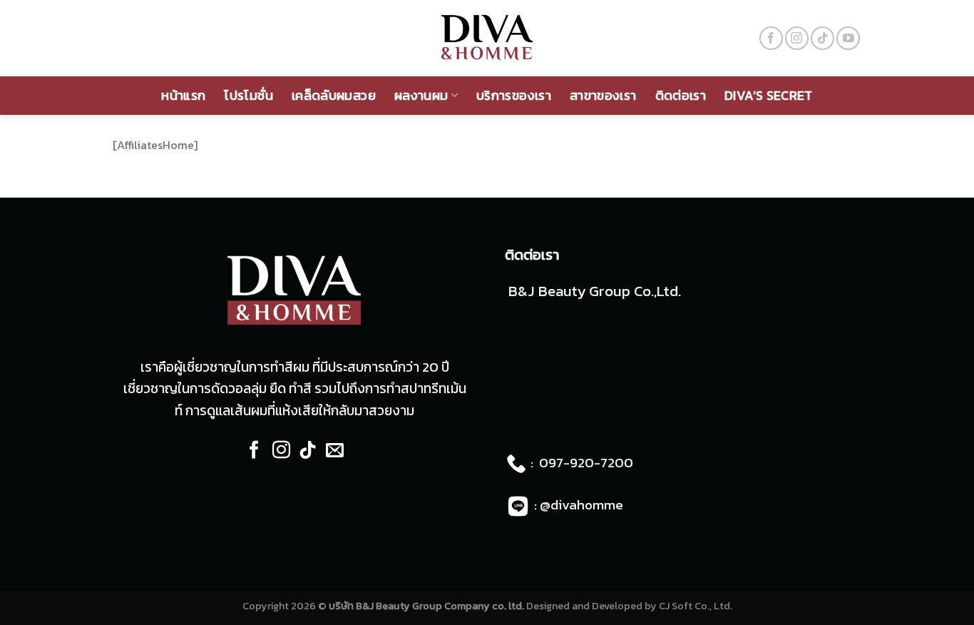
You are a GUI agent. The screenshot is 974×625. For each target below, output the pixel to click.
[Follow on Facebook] (771, 38)
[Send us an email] (335, 451)
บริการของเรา (513, 95)
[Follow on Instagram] (797, 38)
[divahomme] (487, 38)
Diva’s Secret (768, 95)
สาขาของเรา (603, 95)
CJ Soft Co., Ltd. (695, 606)
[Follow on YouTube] (848, 38)
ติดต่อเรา (681, 95)
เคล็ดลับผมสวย (334, 95)
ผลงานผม (421, 95)
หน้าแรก (183, 95)
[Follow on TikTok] (822, 38)
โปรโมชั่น (248, 95)
